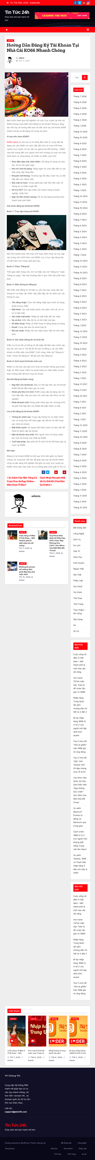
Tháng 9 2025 (80, 143)
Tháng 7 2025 (79, 155)
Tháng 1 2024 (79, 255)
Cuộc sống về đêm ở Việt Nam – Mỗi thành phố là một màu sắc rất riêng (27, 540)
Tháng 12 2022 (80, 331)
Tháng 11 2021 (80, 390)
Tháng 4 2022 (80, 360)
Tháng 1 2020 (79, 490)
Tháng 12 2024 (80, 196)
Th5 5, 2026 (54, 553)
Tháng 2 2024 (80, 249)
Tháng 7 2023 (79, 290)
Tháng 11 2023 (80, 266)
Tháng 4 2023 (80, 308)
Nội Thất (77, 574)
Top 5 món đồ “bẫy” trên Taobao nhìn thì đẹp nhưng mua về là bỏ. (80, 764)
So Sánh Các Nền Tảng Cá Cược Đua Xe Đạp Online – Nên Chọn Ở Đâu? (22, 481)
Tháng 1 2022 (79, 378)
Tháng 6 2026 (80, 102)
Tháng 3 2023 (80, 313)
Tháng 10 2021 (80, 396)
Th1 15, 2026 (25, 577)
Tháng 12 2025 (80, 131)
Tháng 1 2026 (79, 125)
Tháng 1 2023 (79, 325)
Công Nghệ (78, 533)
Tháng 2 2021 (79, 413)
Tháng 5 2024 (80, 231)
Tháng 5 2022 (80, 354)
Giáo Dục (77, 557)
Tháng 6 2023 (80, 296)
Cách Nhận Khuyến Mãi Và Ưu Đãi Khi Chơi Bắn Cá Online (52, 481)
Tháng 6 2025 (80, 161)
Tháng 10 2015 (80, 507)
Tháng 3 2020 (80, 478)
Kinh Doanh (78, 563)
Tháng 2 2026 (80, 120)
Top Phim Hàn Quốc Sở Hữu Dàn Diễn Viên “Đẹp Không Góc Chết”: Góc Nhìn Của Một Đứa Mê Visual (57, 543)
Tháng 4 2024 (80, 237)
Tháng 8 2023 (80, 284)
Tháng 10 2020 (80, 437)
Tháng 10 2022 (80, 343)
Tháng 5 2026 (80, 108)
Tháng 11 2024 (80, 202)
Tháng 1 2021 (79, 419)
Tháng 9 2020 (80, 443)
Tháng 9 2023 (80, 278)
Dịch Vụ (77, 539)
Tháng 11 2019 (80, 496)
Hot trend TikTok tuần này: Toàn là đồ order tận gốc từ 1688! (79, 685)
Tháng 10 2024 (80, 208)
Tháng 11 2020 (80, 431)
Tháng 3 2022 (80, 366)
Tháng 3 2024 (80, 243)
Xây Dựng (78, 619)
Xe (74, 625)
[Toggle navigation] (88, 29)
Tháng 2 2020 (80, 484)
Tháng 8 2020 (80, 448)
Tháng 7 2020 (79, 454)
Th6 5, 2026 (77, 1057)
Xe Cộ (76, 631)
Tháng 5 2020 (80, 466)
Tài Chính (77, 592)
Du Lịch (76, 545)
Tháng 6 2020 (80, 460)
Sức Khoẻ (77, 586)
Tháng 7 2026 (79, 96)
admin (21, 58)
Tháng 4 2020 (80, 472)
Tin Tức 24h (17, 12)
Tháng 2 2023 (80, 319)
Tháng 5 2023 (80, 302)
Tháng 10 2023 (80, 272)
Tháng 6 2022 (80, 349)
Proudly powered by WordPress (17, 1143)
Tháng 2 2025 (80, 184)
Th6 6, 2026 (56, 1057)
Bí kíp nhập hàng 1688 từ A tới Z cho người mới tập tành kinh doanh (78, 1054)
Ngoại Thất (78, 569)
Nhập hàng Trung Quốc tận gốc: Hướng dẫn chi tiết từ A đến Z (80, 705)
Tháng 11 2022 (80, 337)
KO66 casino (13, 142)
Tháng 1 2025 (79, 190)
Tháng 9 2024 (80, 214)
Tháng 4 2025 (80, 172)
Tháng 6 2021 (79, 407)
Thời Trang (78, 604)
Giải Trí (10, 40)
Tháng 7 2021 (79, 401)
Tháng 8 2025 (80, 149)
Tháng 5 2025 (80, 167)
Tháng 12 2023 (80, 261)
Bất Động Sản (79, 527)
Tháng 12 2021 (80, 384)
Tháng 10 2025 (80, 137)
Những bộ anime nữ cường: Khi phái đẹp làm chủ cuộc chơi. (27, 570)
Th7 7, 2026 (24, 548)
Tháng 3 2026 (80, 114)
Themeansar (9, 1148)
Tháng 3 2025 (80, 178)
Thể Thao (77, 598)
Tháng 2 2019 (79, 501)
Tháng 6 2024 (80, 225)
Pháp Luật (78, 580)
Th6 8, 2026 (36, 1057)
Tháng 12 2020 (80, 425)
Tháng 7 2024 (79, 219)
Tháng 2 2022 (80, 372)
